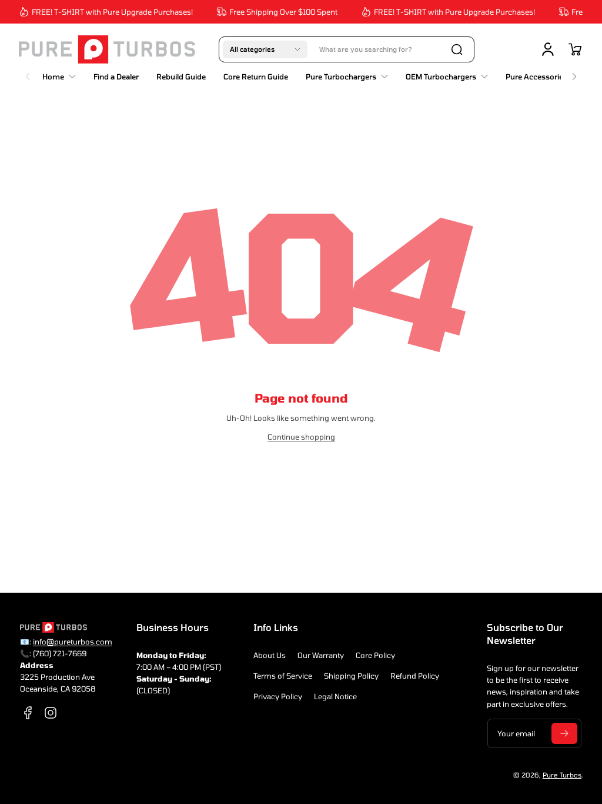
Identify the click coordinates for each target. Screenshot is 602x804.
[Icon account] (548, 49)
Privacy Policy (277, 696)
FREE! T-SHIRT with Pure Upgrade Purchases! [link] (108, 11)
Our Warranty (320, 655)
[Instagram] (51, 713)
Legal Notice (335, 696)
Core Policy (375, 655)
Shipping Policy (351, 675)
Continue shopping (301, 436)
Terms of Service (282, 675)
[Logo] (107, 49)
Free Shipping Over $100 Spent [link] (280, 11)
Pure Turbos (562, 775)
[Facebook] (28, 713)
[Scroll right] (574, 73)
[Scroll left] (27, 73)
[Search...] (456, 49)
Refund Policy (414, 675)
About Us (269, 655)
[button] (265, 49)
